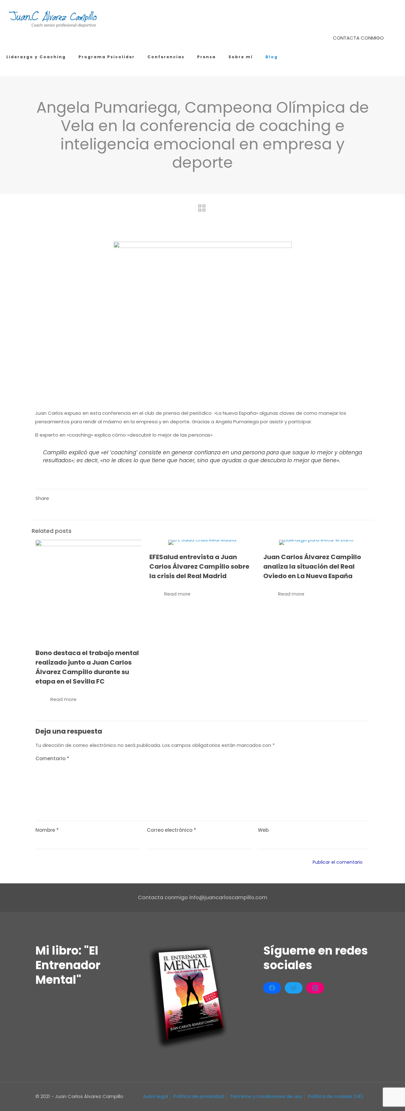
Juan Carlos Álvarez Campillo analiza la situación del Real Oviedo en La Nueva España (312, 566)
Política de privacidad (198, 1096)
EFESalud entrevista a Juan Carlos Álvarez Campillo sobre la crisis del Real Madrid (199, 566)
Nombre (47, 830)
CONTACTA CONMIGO (358, 38)
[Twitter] (293, 988)
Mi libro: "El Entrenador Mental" (67, 965)
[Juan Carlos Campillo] (53, 19)
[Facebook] (272, 988)
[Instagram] (315, 988)
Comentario (52, 758)
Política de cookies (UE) (335, 1096)
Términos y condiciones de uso (266, 1096)
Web (263, 830)
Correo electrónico (171, 830)
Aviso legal (155, 1096)
